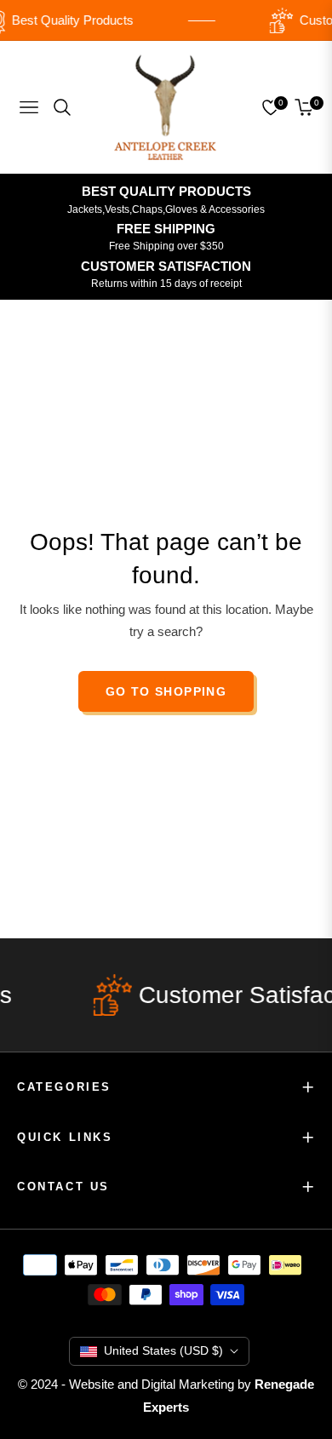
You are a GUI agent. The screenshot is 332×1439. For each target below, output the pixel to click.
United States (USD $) (163, 1350)
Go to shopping (166, 691)
